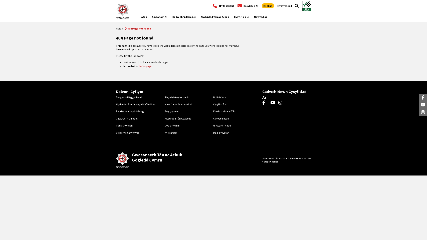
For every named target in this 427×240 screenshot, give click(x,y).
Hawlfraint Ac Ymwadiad (178, 104)
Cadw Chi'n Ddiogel (127, 118)
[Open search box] (297, 5)
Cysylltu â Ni (220, 104)
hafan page (145, 66)
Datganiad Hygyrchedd (129, 97)
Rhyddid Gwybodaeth (176, 97)
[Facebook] (265, 102)
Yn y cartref (171, 132)
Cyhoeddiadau (221, 118)
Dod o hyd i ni (172, 125)
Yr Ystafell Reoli (222, 125)
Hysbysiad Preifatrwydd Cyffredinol (135, 104)
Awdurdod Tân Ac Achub (178, 118)
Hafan (119, 28)
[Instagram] (281, 102)
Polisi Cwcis (220, 97)
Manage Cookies (270, 161)
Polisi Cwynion (124, 125)
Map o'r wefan (221, 132)
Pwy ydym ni (171, 111)
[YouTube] (273, 102)
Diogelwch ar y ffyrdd (127, 132)
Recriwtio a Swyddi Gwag (130, 111)
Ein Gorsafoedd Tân (224, 111)
